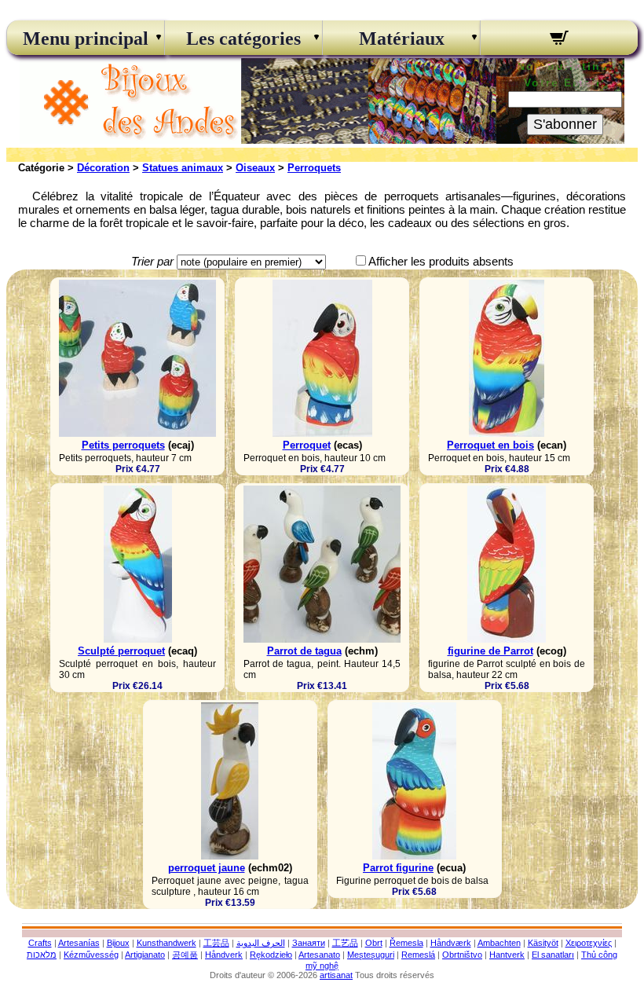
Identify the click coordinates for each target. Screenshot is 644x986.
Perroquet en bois (490, 445)
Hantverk (507, 954)
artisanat (336, 975)
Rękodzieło (271, 954)
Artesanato (319, 954)
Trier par (152, 261)
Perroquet (307, 445)
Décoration (103, 168)
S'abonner (565, 124)
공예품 (185, 954)
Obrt (373, 943)
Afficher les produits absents (441, 261)
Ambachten (499, 943)
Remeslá (418, 954)
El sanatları (553, 954)
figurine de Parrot (490, 651)
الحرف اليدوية (260, 943)
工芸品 (216, 943)
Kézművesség (91, 954)
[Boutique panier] (559, 40)
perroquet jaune (206, 868)
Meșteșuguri (370, 954)
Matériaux (402, 38)
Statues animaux (182, 168)
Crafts (40, 943)
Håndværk (450, 943)
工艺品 (345, 943)
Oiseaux (255, 168)
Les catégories (243, 38)
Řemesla (406, 943)
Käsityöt (543, 943)
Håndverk (224, 954)
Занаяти (308, 943)
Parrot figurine (398, 868)
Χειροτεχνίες (588, 943)
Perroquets (314, 168)
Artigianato (145, 954)
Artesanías (79, 943)
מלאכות (42, 954)
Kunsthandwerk (166, 943)
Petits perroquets (123, 445)
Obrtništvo (462, 954)
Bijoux (118, 943)
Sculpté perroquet (121, 651)
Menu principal (85, 38)
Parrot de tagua (304, 651)
